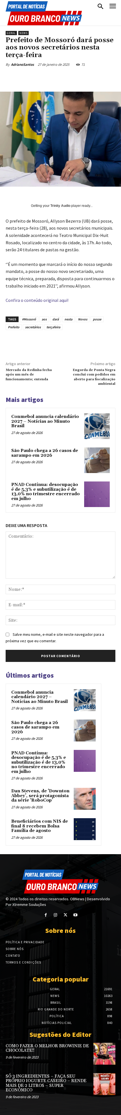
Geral (11, 33)
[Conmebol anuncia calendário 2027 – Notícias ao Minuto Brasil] (97, 426)
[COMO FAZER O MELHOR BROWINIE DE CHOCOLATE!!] (104, 1054)
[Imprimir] (93, 77)
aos (44, 319)
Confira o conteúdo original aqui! (37, 300)
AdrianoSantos (22, 64)
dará (55, 319)
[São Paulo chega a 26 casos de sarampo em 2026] (97, 460)
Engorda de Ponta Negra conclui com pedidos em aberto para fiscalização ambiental (94, 377)
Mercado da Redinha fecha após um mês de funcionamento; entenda (29, 374)
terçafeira (53, 327)
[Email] (80, 77)
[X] (42, 77)
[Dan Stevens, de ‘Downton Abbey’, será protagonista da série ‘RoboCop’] (85, 799)
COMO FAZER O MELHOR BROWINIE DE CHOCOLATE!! (47, 1048)
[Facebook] (29, 77)
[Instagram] (55, 915)
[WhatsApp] (67, 77)
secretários (33, 327)
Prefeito (13, 327)
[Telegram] (106, 77)
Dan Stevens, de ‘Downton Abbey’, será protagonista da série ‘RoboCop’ (40, 795)
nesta (68, 319)
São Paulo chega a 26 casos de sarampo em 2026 (44, 453)
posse (97, 319)
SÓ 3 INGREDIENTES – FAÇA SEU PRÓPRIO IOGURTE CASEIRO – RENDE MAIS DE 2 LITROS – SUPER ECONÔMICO (46, 1083)
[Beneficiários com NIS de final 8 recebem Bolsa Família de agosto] (85, 829)
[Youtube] (75, 915)
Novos (82, 319)
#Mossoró (29, 319)
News (23, 33)
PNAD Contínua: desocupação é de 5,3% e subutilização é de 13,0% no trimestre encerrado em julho (45, 491)
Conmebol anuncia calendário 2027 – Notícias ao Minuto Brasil (45, 421)
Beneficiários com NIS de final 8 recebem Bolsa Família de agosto (39, 826)
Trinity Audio (60, 206)
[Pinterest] (54, 77)
